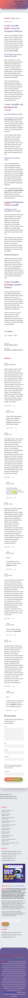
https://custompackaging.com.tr (8, 796)
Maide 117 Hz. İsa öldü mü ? (7, 810)
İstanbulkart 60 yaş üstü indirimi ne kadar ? (10, 842)
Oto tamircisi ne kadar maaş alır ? (13, 350)
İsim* (5, 743)
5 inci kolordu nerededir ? (7, 855)
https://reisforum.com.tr (6, 794)
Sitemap (15, 798)
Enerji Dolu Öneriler (18, 3)
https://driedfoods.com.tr (6, 798)
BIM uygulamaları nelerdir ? (7, 835)
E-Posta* (6, 750)
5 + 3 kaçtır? (7, 771)
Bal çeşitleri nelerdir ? (6, 860)
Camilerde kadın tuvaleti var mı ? (8, 821)
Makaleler (10, 331)
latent (15, 335)
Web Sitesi (6, 756)
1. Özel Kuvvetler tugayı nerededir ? (9, 824)
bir (5, 335)
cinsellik (10, 335)
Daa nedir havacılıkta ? (6, 814)
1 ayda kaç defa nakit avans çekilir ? (9, 839)
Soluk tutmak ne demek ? (7, 828)
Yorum (5, 726)
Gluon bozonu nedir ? (6, 832)
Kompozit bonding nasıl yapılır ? (8, 817)
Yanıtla (13, 405)
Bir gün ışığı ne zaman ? (11, 345)
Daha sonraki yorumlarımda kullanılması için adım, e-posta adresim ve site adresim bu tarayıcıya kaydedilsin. (13, 766)
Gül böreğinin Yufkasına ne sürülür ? (9, 851)
